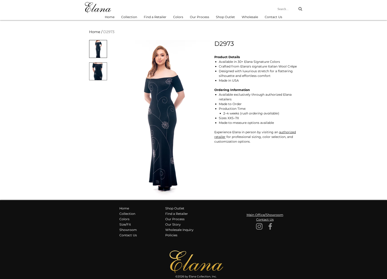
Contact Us (128, 235)
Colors (124, 219)
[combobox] (290, 9)
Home (94, 32)
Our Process (175, 219)
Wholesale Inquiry (179, 230)
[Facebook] (270, 226)
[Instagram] (259, 226)
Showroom (128, 230)
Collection (127, 214)
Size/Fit (125, 224)
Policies (171, 235)
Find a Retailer (176, 214)
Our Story (173, 224)
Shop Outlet (174, 208)
